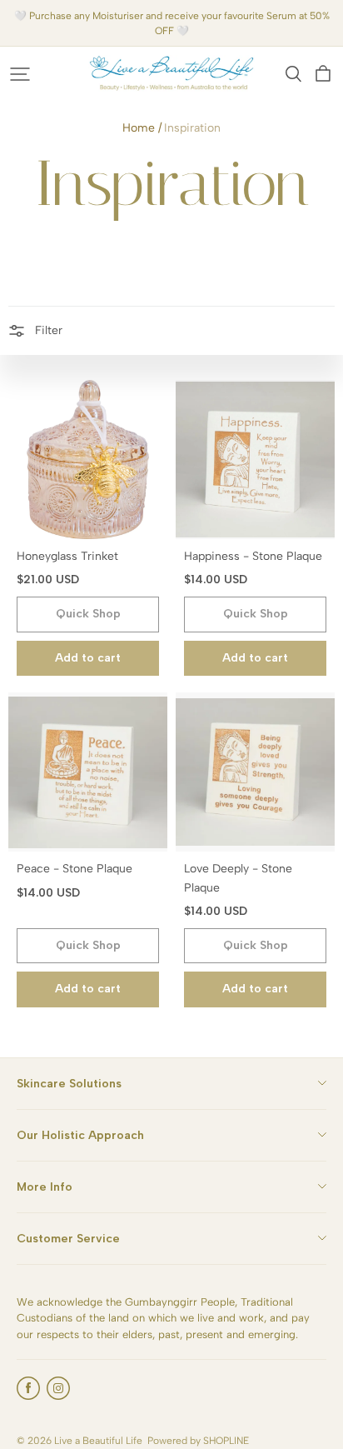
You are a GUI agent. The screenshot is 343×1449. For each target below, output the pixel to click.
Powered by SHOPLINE (198, 1441)
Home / (142, 128)
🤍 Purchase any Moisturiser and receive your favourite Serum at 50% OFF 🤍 (173, 23)
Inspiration (192, 128)
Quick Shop (88, 614)
